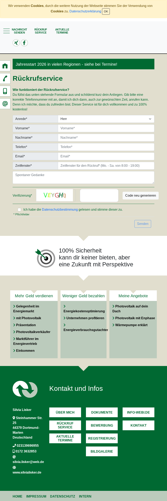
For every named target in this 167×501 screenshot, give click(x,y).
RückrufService (40, 31)
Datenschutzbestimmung (60, 209)
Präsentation (26, 325)
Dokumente (102, 412)
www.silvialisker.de (27, 472)
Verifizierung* (22, 195)
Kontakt (139, 425)
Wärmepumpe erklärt (131, 325)
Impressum (36, 496)
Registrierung (102, 438)
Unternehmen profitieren (85, 318)
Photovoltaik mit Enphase (135, 318)
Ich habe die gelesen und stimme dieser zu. (73, 209)
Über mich (65, 412)
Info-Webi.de (138, 412)
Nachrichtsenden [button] (19, 31)
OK (106, 11)
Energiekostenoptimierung (84, 311)
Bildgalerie (102, 451)
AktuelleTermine (62, 31)
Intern (85, 496)
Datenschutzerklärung (85, 11)
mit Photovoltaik (28, 318)
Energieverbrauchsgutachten (86, 330)
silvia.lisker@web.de (28, 462)
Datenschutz (62, 496)
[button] (5, 66)
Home (17, 496)
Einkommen (25, 350)
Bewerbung (102, 425)
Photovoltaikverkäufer (33, 332)
